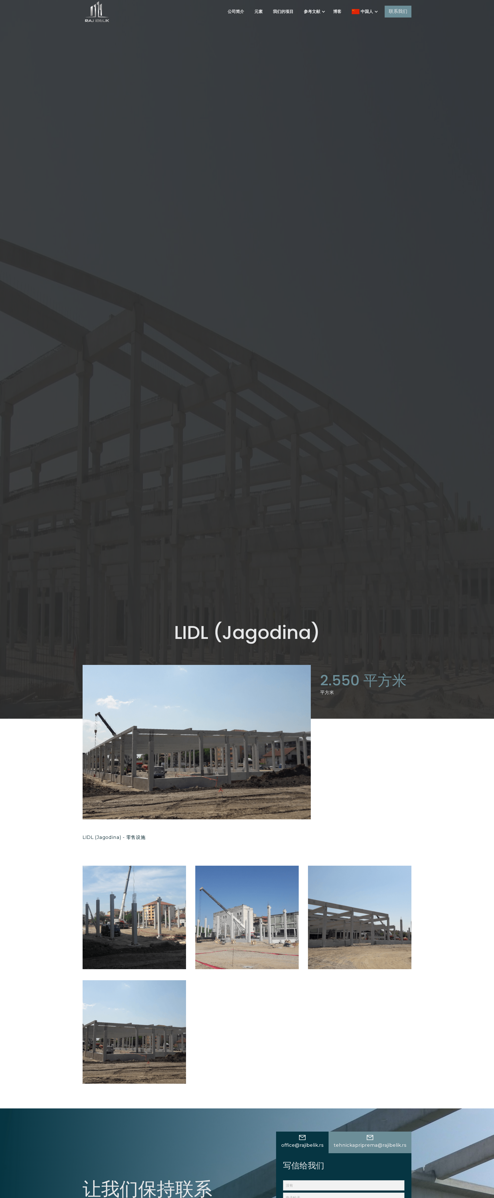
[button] (313, 11)
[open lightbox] (134, 917)
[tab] (302, 1142)
